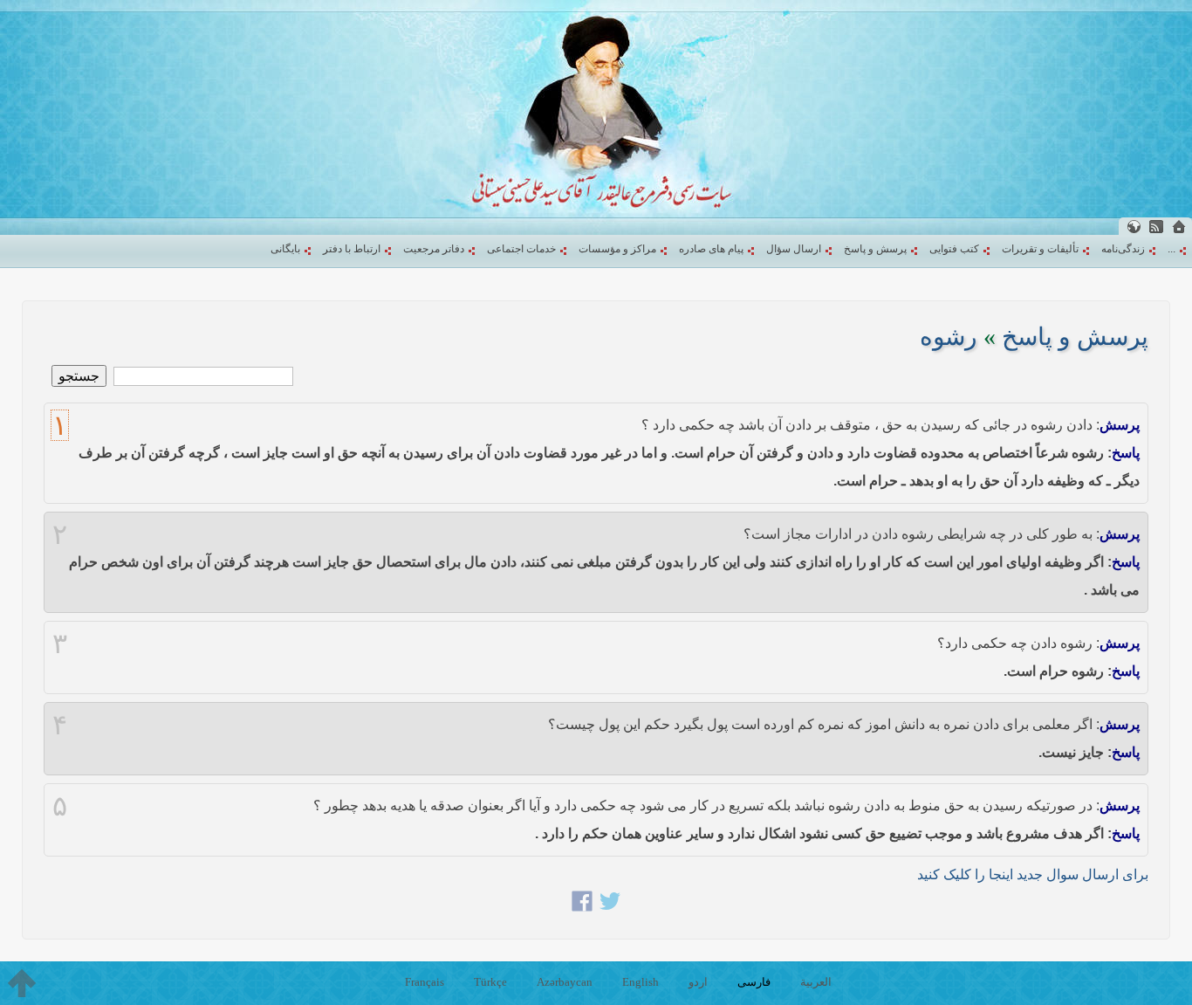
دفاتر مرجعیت (433, 249)
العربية (816, 981)
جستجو (78, 375)
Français (424, 981)
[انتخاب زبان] (1134, 226)
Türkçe (490, 981)
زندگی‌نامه (1123, 249)
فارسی (754, 981)
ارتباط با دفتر (351, 249)
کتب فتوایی (954, 249)
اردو (698, 981)
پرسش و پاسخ (875, 249)
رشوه (948, 336)
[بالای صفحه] (22, 983)
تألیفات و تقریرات (1040, 249)
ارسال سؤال (793, 249)
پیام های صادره (711, 249)
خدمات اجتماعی (521, 249)
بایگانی (285, 249)
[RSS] (1156, 226)
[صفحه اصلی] (1179, 226)
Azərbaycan (565, 981)
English (640, 981)
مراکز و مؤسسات (617, 249)
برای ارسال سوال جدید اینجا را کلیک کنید (1032, 874)
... (1171, 249)
